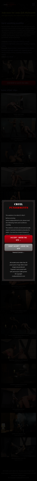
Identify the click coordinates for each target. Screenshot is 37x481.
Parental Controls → (18, 252)
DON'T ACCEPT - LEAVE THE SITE (18, 247)
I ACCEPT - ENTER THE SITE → (18, 239)
